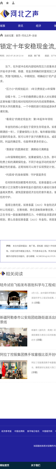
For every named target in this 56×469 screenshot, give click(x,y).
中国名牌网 (19, 431)
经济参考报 (6, 431)
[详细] (37, 303)
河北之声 (26, 35)
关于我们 (35, 465)
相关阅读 (14, 273)
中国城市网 (47, 431)
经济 (38, 25)
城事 (2, 25)
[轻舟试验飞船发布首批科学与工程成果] (15, 309)
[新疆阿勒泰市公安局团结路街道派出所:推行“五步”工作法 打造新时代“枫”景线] (15, 346)
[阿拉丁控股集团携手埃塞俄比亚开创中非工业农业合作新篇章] (15, 378)
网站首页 (4, 465)
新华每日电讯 (33, 431)
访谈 (34, 35)
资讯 (20, 25)
